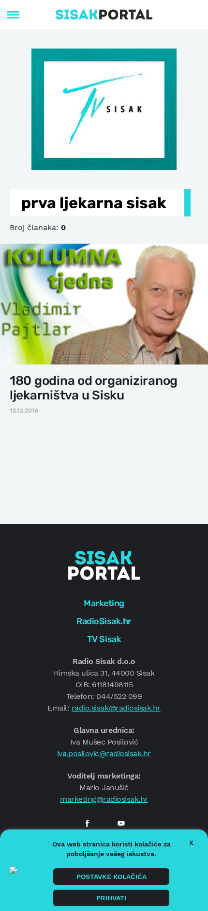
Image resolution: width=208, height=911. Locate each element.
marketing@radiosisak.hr (104, 799)
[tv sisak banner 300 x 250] (104, 108)
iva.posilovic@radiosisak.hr (104, 753)
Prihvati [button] (111, 898)
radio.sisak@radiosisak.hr (116, 707)
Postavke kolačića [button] (111, 876)
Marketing (104, 603)
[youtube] (121, 823)
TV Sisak (104, 639)
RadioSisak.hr (104, 621)
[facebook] (87, 823)
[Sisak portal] (104, 14)
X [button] (191, 842)
